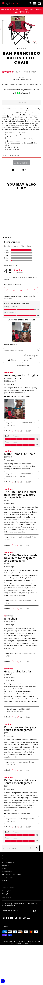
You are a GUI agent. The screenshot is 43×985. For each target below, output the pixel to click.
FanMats (4, 880)
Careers (4, 868)
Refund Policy (6, 897)
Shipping (14, 79)
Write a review (30, 72)
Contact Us (5, 865)
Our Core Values (7, 877)
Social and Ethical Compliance (12, 874)
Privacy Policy (6, 894)
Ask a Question (21, 163)
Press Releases (7, 871)
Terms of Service (8, 888)
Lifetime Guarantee (8, 862)
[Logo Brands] (10, 3)
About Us (5, 856)
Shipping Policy (7, 891)
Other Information (11, 155)
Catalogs (5, 926)
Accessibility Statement (10, 859)
